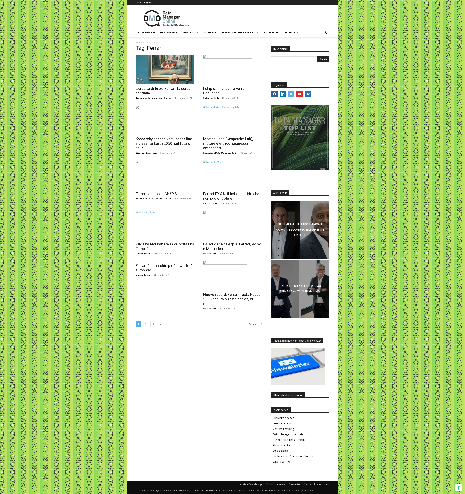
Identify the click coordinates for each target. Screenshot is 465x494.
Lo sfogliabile (280, 450)
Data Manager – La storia (288, 434)
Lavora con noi (281, 461)
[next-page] (168, 324)
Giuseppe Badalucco (146, 152)
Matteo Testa (210, 203)
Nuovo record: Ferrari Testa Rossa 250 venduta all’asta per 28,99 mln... (232, 299)
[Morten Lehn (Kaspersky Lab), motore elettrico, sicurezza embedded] (232, 119)
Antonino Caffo (211, 98)
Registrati (148, 2)
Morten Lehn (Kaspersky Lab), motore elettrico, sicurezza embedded (228, 143)
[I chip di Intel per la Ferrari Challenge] (232, 69)
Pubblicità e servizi (283, 418)
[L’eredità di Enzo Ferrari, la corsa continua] (165, 69)
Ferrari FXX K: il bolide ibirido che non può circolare (231, 196)
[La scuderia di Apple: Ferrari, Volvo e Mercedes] (232, 225)
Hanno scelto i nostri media (289, 439)
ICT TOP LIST (272, 32)
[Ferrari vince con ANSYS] (165, 174)
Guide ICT (210, 32)
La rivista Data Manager (251, 484)
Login (138, 2)
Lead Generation (282, 423)
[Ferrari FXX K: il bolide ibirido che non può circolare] (232, 174)
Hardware (167, 32)
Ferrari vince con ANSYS (156, 194)
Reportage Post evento (238, 32)
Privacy (307, 484)
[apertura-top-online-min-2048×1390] (300, 137)
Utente (290, 32)
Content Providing (283, 429)
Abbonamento (281, 445)
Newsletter (294, 484)
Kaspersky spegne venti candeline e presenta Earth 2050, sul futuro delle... (164, 143)
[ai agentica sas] (300, 230)
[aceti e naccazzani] (300, 289)
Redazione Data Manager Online (153, 98)
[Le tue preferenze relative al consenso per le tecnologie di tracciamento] (458, 487)
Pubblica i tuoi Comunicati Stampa (293, 456)
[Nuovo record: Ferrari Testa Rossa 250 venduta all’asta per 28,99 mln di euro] (232, 275)
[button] (325, 33)
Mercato (189, 32)
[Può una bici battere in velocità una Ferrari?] (165, 225)
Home (139, 42)
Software (145, 32)
